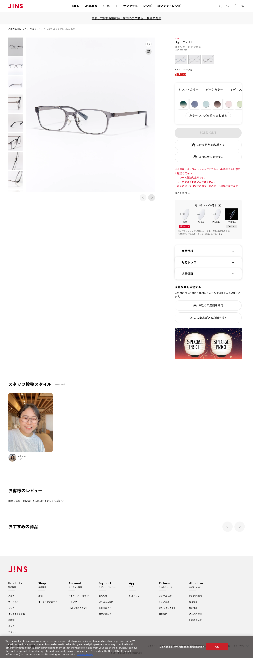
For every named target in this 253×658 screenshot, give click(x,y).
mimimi (22, 456)
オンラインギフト (167, 608)
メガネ (11, 596)
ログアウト (73, 602)
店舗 (40, 596)
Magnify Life (195, 596)
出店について (195, 620)
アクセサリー (14, 632)
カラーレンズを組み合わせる (208, 115)
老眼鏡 (11, 620)
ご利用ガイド (105, 608)
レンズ (147, 5)
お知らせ (103, 596)
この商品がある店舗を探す (210, 317)
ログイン (44, 500)
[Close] (247, 646)
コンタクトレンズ (169, 5)
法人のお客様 (195, 614)
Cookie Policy (85, 654)
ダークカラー (214, 89)
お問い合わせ (105, 614)
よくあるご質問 (106, 602)
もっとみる (60, 384)
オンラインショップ (47, 602)
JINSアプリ (134, 596)
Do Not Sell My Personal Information (182, 647)
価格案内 (163, 614)
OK (217, 647)
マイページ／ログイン (78, 596)
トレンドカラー (188, 89)
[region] (126, 647)
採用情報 (193, 608)
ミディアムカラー (241, 89)
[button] (151, 197)
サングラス (130, 5)
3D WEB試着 (165, 596)
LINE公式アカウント (78, 608)
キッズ (11, 626)
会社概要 (193, 602)
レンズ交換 (164, 602)
